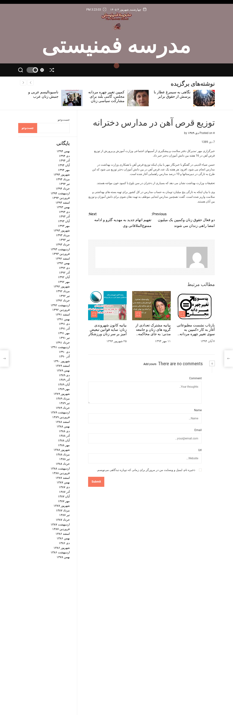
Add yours (149, 364)
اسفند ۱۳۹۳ (63, 202)
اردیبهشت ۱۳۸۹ (60, 412)
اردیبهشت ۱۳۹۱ (60, 347)
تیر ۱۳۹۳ (64, 239)
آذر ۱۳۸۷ (64, 492)
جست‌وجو (64, 119)
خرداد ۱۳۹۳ (63, 244)
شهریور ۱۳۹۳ (62, 230)
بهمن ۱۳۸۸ (63, 426)
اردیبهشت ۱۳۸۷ (60, 524)
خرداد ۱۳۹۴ (63, 188)
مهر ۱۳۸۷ (64, 501)
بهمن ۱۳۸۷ (63, 482)
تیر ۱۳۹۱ (64, 338)
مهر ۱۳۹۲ (64, 282)
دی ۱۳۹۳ (64, 212)
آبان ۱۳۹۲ (64, 277)
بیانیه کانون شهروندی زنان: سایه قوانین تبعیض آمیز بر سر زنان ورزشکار (107, 329)
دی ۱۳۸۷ (64, 487)
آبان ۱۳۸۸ (64, 440)
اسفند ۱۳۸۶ (63, 533)
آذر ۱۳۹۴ (64, 160)
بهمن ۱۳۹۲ (63, 263)
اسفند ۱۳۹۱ (63, 314)
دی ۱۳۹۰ (64, 352)
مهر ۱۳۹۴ (64, 170)
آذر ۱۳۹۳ (64, 216)
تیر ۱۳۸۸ (64, 459)
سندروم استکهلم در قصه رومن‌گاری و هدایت (37, 94)
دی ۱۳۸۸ (64, 431)
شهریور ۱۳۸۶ (62, 548)
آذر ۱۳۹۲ (64, 272)
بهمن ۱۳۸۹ (63, 370)
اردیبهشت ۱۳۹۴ (60, 193)
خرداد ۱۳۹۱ (63, 342)
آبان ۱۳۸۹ (64, 384)
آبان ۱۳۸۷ (64, 496)
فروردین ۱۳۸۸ (61, 473)
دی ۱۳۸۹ (64, 375)
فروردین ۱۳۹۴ (61, 198)
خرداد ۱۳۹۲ (63, 300)
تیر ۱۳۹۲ (64, 296)
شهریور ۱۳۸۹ (62, 394)
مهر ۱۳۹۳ (64, 226)
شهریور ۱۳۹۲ (62, 286)
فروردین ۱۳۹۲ (61, 309)
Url (200, 450)
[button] (23, 82)
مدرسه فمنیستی (116, 43)
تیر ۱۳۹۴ (64, 184)
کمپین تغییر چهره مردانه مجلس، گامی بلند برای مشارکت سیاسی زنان (170, 96)
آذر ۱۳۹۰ (64, 356)
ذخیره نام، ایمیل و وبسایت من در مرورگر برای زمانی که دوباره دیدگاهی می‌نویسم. (146, 470)
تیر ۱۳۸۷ (64, 515)
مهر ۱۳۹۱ (64, 333)
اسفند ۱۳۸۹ (63, 365)
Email (198, 430)
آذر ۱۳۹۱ (64, 328)
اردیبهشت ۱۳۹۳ (60, 249)
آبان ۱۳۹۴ (64, 165)
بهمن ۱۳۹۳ (63, 207)
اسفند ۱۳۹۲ (63, 258)
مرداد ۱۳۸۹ (63, 398)
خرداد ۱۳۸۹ (63, 408)
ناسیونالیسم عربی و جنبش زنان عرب (107, 94)
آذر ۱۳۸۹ (64, 379)
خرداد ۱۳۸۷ (63, 519)
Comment (195, 378)
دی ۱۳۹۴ (64, 156)
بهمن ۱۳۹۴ (63, 151)
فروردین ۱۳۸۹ (61, 417)
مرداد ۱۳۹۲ (63, 291)
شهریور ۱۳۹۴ (62, 174)
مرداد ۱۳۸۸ (63, 454)
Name (198, 410)
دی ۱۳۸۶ (64, 543)
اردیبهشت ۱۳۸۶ (60, 552)
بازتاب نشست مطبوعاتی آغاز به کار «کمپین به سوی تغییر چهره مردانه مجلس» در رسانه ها (196, 331)
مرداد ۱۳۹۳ (63, 235)
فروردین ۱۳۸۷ (61, 529)
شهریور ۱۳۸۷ (62, 505)
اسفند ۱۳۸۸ (63, 422)
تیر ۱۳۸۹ (64, 403)
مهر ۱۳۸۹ (64, 389)
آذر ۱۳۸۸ (64, 435)
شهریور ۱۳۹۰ (62, 361)
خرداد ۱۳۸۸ (63, 463)
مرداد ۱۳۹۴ (63, 179)
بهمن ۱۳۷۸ (63, 557)
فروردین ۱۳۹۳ (61, 254)
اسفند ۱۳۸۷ (63, 478)
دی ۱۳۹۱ (64, 324)
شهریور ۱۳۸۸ (62, 449)
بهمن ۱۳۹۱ (63, 319)
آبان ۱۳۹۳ (64, 221)
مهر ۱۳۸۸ (64, 445)
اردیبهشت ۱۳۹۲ (60, 305)
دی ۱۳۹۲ (64, 268)
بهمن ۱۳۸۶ (63, 538)
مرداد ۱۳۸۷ (63, 510)
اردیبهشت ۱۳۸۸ (60, 468)
